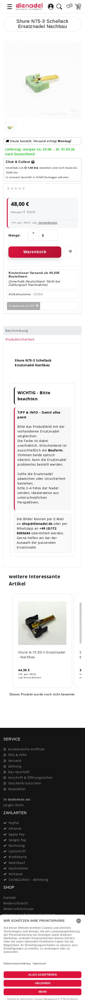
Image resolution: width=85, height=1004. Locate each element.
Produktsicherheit (19, 339)
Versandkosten (47, 222)
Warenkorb (34, 252)
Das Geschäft (18, 772)
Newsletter (17, 789)
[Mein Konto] (50, 6)
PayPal (14, 823)
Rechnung (17, 845)
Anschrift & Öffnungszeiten (30, 777)
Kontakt (9, 897)
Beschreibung (16, 330)
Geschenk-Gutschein (24, 783)
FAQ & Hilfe (17, 755)
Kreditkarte (18, 857)
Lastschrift (17, 851)
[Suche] (59, 6)
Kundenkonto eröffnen (26, 749)
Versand (15, 760)
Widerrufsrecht (15, 903)
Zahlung (15, 766)
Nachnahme (18, 868)
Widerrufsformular (18, 909)
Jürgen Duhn (13, 805)
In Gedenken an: (17, 799)
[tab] (42, 330)
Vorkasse (16, 874)
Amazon (15, 828)
